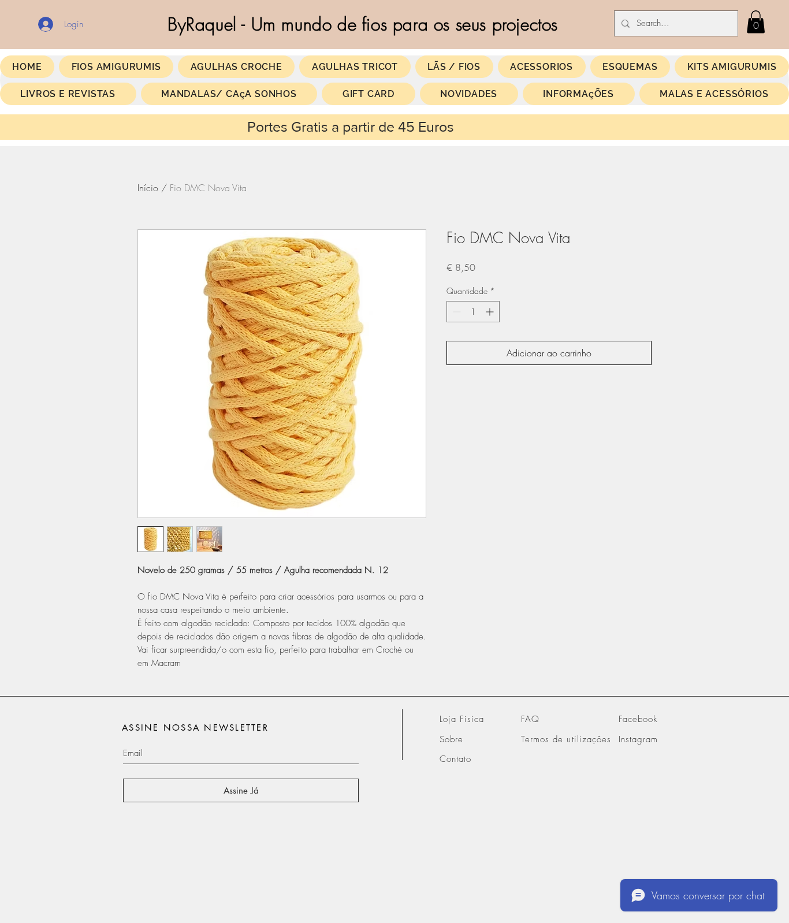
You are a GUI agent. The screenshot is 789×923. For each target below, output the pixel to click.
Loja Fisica (462, 719)
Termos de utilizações (566, 739)
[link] (755, 21)
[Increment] (490, 312)
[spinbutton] (473, 312)
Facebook (638, 719)
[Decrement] (455, 312)
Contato (455, 759)
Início (147, 187)
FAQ (530, 719)
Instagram (638, 739)
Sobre (451, 739)
